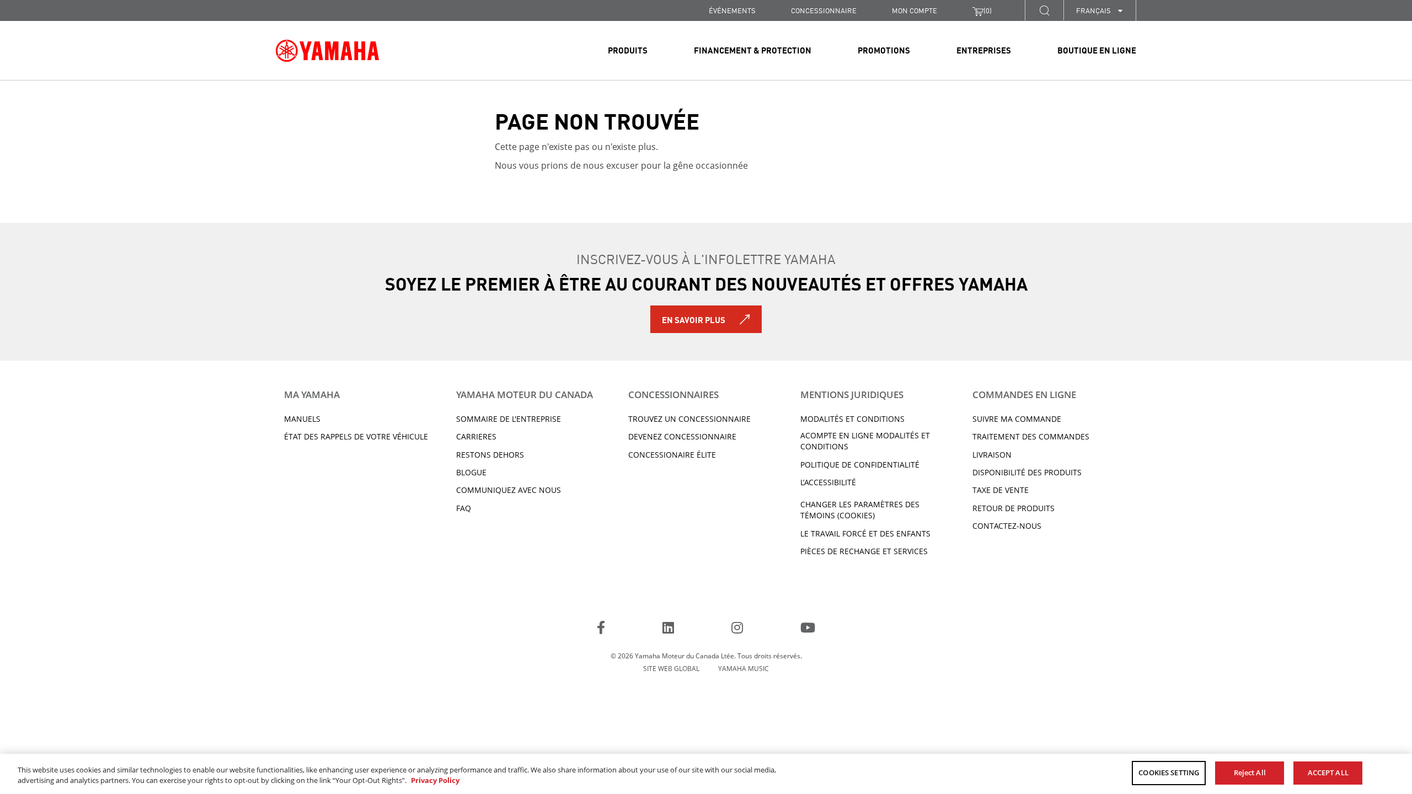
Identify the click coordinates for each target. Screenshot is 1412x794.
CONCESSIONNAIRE (824, 10)
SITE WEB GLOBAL (671, 668)
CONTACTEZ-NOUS (1006, 526)
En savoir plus (693, 319)
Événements (732, 10)
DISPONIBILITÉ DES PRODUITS (1027, 472)
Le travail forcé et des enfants (865, 533)
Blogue (471, 472)
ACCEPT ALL (1328, 772)
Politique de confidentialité (859, 464)
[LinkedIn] (668, 629)
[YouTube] (808, 629)
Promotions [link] (884, 50)
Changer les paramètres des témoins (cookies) (859, 510)
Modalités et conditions (852, 419)
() (987, 10)
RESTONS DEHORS (490, 454)
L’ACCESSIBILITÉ (828, 482)
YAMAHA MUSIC (743, 668)
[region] (706, 774)
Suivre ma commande (1016, 419)
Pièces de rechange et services (864, 551)
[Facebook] (601, 629)
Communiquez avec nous (508, 490)
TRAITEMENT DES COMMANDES (1030, 436)
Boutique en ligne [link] (1096, 50)
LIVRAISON (992, 454)
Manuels (302, 419)
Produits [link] (628, 50)
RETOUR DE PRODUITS (1013, 508)
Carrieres (476, 436)
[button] (1044, 10)
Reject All (1250, 772)
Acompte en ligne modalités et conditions (865, 441)
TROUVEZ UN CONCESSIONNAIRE (689, 419)
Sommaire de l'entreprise (508, 419)
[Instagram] (737, 629)
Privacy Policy (435, 781)
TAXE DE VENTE (1000, 490)
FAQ (463, 508)
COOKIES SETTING (1168, 772)
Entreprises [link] (983, 50)
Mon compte (914, 10)
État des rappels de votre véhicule (356, 436)
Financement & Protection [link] (752, 50)
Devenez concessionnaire (682, 436)
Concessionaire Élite (672, 454)
